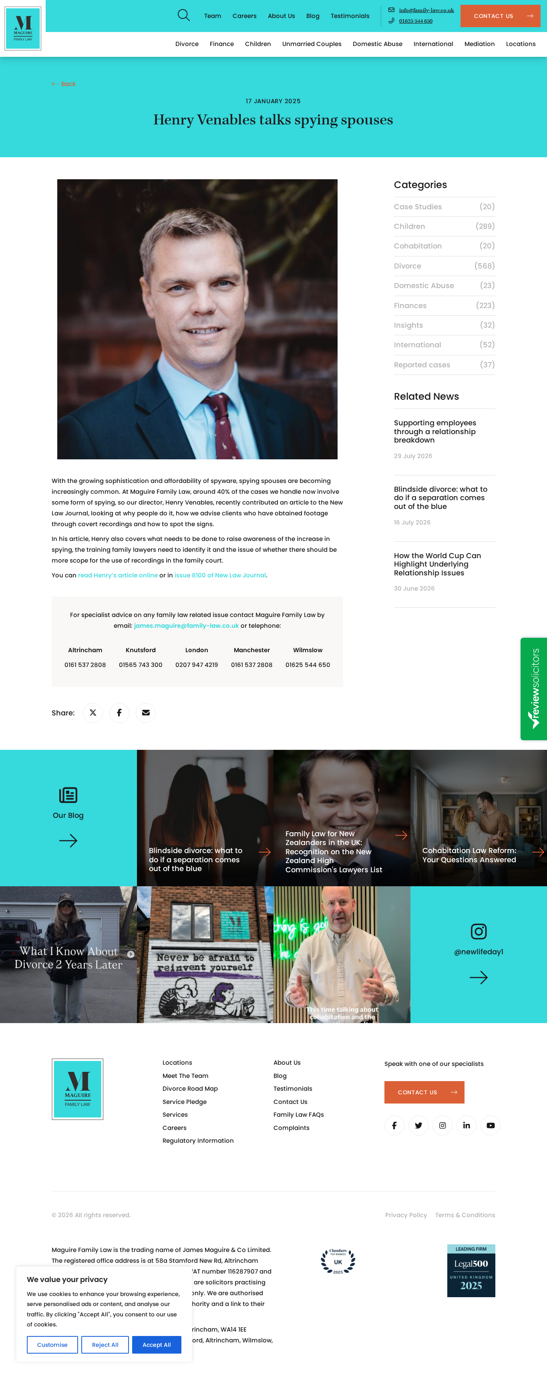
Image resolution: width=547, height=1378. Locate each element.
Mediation (480, 44)
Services (175, 1114)
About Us (281, 16)
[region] (104, 1314)
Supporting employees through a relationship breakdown (435, 431)
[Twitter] (418, 1126)
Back (68, 84)
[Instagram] (442, 1126)
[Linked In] (467, 1126)
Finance (222, 44)
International (433, 44)
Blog (313, 16)
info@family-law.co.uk (426, 10)
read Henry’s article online (118, 575)
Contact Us (291, 1102)
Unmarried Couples (312, 44)
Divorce (187, 44)
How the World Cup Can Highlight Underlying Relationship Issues (437, 564)
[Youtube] (491, 1126)
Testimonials (350, 16)
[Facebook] (394, 1126)
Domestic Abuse (377, 44)
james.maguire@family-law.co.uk (186, 625)
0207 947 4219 (196, 665)
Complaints (292, 1128)
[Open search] (184, 16)
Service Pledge (185, 1102)
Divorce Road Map (190, 1088)
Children (258, 44)
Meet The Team (186, 1076)
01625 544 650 (415, 21)
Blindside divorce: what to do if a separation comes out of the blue (440, 497)
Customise (52, 1345)
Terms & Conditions (465, 1215)
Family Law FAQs (299, 1114)
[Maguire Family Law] (23, 28)
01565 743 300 (141, 665)
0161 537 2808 (85, 665)
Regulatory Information (198, 1140)
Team (212, 16)
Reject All (105, 1345)
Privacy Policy (406, 1215)
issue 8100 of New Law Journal (220, 575)
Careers (245, 16)
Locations (521, 44)
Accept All (157, 1345)
